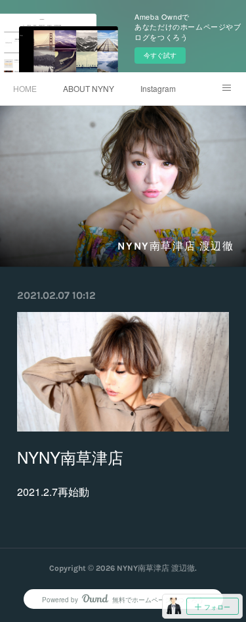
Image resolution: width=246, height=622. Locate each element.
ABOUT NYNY (88, 88)
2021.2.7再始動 (53, 491)
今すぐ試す (160, 55)
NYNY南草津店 (70, 456)
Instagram (158, 88)
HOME (25, 88)
